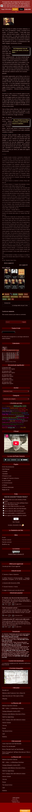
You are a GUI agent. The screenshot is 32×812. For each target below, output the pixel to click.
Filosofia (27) (20, 414)
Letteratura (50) (6, 417)
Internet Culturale (6, 722)
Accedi (3, 537)
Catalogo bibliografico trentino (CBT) (11, 711)
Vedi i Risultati (16, 522)
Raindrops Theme (16, 802)
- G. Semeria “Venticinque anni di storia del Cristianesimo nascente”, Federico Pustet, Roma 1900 (16, 634)
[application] (16, 460)
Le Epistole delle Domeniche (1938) (11, 583)
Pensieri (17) (25, 420)
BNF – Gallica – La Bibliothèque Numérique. (13, 708)
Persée (4, 728)
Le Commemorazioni (7, 482)
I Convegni (4, 471)
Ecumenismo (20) (6, 413)
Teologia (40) (11, 427)
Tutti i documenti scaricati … (10, 608)
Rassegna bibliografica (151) (12, 424)
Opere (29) (12, 420)
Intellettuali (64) (20, 416)
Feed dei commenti (7, 542)
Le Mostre (4, 485)
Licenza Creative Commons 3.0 (16, 554)
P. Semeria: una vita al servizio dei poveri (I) (15, 598)
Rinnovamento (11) (20, 426)
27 (13, 358)
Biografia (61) (5, 408)
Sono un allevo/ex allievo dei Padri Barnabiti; (15, 508)
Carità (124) (14, 408)
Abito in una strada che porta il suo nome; (14, 506)
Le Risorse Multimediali (8, 487)
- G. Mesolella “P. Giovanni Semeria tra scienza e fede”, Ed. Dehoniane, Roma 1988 (15, 639)
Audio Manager (5, 469)
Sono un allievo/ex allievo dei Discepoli (14, 511)
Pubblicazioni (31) (6, 422)
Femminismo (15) (12, 414)
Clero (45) (5, 409)
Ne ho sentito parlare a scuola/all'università (15, 513)
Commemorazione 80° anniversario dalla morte (15, 619)
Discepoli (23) (15, 411)
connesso (10, 314)
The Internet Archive (7, 731)
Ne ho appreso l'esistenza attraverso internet (15, 515)
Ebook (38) (23, 411)
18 (9, 356)
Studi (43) (4, 427)
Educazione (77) (16, 413)
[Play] (5, 460)
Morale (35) (22, 419)
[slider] (25, 459)
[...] (3, 613)
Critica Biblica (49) (23, 409)
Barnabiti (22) (10, 406)
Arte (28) (4, 406)
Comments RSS (15, 800)
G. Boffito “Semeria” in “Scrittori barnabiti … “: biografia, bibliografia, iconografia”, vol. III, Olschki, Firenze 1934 (16, 578)
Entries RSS (14, 799)
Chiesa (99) (22, 408)
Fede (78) (5, 414)
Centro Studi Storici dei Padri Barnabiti (11, 743)
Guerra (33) (26, 414)
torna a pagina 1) (9, 263)
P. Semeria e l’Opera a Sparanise (10, 574)
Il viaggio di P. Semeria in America (10, 478)
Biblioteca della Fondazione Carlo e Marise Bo (13, 693)
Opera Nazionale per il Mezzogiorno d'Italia (12, 696)
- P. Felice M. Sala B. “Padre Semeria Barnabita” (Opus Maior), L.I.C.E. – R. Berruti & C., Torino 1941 (15, 643)
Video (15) (17, 427)
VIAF (3, 734)
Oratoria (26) (18, 420)
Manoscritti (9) (14, 417)
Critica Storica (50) (7, 411)
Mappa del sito (5, 489)
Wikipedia (4, 698)
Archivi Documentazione (8, 466)
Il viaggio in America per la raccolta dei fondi (13, 590)
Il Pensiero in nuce (6, 476)
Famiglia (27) (24, 413)
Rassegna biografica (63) (9, 426)
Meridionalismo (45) (23, 417)
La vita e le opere (6, 480)
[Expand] (1, 6)
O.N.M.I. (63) (5, 420)
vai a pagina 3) (23, 265)
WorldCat (4, 736)
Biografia (4, 376)
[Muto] (22, 460)
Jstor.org (4, 725)
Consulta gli (5, 566)
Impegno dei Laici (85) (9, 416)
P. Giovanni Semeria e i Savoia (10, 586)
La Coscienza (15, 180)
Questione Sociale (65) (17, 422)
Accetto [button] (15, 9)
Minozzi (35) (5, 419)
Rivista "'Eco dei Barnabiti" (9, 746)
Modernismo (5, 369)
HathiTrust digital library (8, 717)
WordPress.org (5, 544)
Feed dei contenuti (6, 539)
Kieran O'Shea (13, 361)
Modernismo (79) (13, 419)
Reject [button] (21, 9)
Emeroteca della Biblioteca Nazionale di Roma (13, 714)
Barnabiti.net (5, 690)
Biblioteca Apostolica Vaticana (9, 705)
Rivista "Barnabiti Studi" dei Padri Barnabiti (13, 749)
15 (17, 354)
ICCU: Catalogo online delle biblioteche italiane (13, 719)
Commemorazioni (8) (13, 409)
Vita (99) (23, 427)
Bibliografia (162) (20, 406)
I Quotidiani (5, 473)
